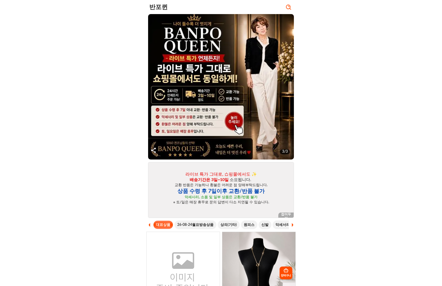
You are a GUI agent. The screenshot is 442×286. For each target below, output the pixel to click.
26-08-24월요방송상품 (195, 225)
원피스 (249, 225)
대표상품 (163, 225)
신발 (265, 225)
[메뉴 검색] (288, 7)
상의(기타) (228, 225)
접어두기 (286, 215)
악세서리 (282, 225)
